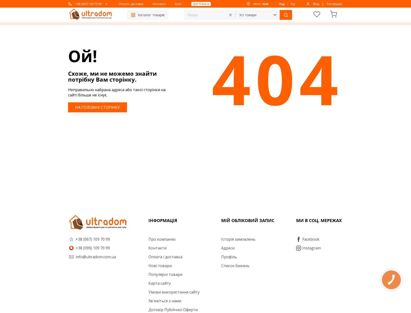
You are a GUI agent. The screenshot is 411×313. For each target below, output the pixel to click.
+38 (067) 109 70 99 (88, 4)
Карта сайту (159, 283)
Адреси (228, 248)
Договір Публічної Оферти (173, 309)
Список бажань (235, 265)
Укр (282, 4)
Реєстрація (334, 4)
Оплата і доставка (130, 4)
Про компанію (162, 239)
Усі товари (247, 15)
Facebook (310, 239)
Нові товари (160, 265)
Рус (293, 4)
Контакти (159, 4)
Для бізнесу (201, 4)
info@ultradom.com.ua (95, 256)
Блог (178, 4)
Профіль (229, 256)
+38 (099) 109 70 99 (92, 248)
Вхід (316, 4)
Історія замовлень (238, 239)
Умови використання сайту (174, 292)
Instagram (311, 248)
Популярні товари (165, 274)
